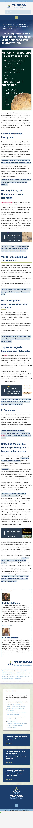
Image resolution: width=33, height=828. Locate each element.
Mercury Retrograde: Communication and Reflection (16, 705)
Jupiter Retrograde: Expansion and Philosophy (16, 718)
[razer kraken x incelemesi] (16, 812)
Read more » (9, 743)
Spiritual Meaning (13, 24)
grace (3, 435)
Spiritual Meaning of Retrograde (17, 702)
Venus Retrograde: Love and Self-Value (16, 709)
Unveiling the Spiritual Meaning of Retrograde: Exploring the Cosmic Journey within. (16, 697)
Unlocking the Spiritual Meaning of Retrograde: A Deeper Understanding (17, 725)
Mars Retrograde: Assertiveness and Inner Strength (17, 713)
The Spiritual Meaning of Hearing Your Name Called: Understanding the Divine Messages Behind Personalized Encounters (16, 755)
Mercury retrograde (6, 202)
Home (5, 24)
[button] (16, 17)
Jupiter (6, 355)
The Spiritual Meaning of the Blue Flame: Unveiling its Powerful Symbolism (16, 738)
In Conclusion (11, 721)
